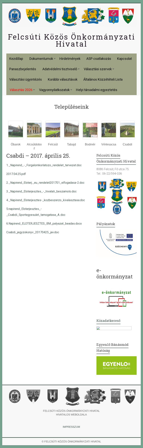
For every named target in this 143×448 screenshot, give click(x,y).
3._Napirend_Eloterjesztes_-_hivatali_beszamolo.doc (41, 191)
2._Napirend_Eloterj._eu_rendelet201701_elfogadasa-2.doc (45, 182)
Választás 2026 (21, 90)
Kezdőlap (16, 59)
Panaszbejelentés (22, 69)
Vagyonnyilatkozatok (54, 90)
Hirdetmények (69, 59)
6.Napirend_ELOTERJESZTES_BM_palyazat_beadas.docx (44, 223)
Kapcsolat (124, 59)
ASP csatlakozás (98, 59)
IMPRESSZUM (71, 426)
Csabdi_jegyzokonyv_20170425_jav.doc (32, 232)
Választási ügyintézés (25, 79)
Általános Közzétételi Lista (103, 79)
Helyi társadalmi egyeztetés (96, 90)
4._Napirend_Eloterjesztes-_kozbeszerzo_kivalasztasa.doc (45, 200)
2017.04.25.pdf (16, 174)
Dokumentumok (41, 59)
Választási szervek (98, 69)
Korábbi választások (62, 79)
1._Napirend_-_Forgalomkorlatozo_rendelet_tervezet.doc (44, 165)
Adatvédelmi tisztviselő (59, 69)
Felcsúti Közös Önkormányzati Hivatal (71, 40)
